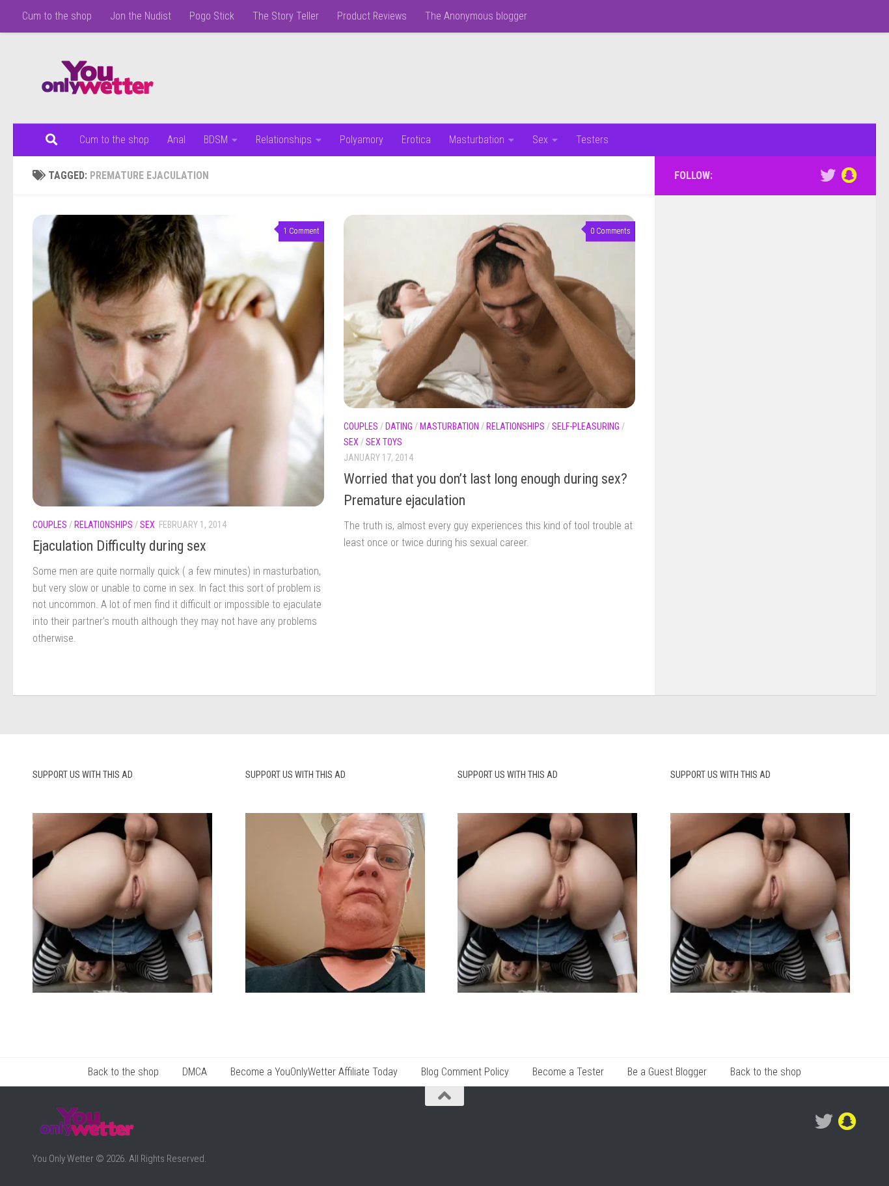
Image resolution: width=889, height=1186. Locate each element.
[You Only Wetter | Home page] (98, 78)
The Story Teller (286, 16)
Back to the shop (123, 1072)
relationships (103, 524)
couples (50, 524)
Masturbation (476, 139)
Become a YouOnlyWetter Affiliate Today (314, 1072)
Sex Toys (384, 442)
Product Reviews (372, 16)
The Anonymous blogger (476, 16)
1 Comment (301, 231)
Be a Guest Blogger (667, 1072)
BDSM (216, 139)
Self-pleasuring (586, 426)
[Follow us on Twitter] (828, 175)
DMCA (194, 1072)
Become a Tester (568, 1072)
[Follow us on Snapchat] (848, 175)
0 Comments (610, 231)
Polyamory (361, 139)
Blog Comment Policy (465, 1072)
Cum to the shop (57, 16)
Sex (540, 139)
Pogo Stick (211, 16)
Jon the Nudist (140, 16)
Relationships (284, 139)
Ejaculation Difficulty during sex (119, 546)
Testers (592, 139)
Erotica (416, 139)
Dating (399, 426)
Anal (176, 139)
